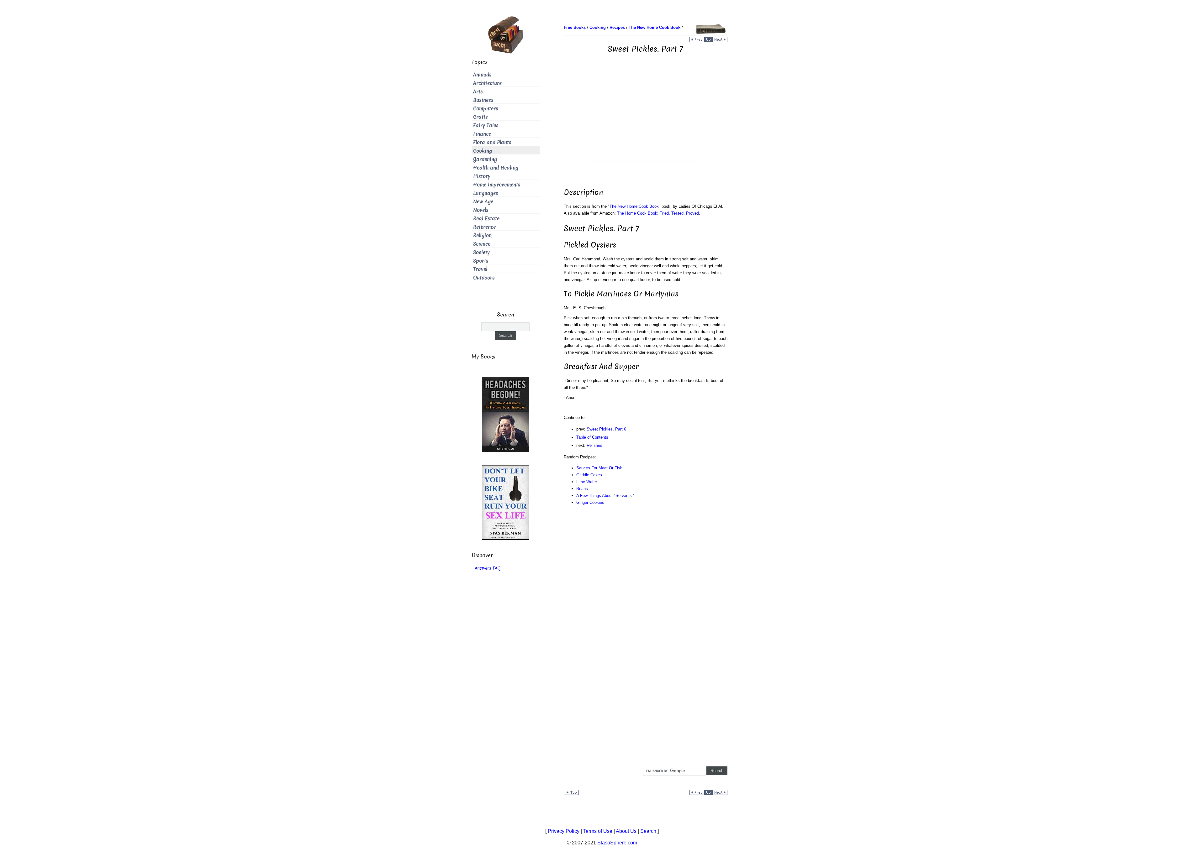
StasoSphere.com (617, 842)
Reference (484, 227)
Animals (482, 74)
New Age (483, 201)
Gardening (485, 159)
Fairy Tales (486, 125)
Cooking (482, 151)
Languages (485, 193)
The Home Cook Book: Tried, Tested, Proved (658, 213)
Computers (485, 108)
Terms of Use (597, 831)
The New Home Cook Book (634, 206)
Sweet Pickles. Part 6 (606, 429)
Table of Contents (592, 437)
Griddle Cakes (589, 474)
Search (648, 831)
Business (483, 100)
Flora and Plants (492, 142)
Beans (582, 488)
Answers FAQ (487, 568)
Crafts (480, 117)
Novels (480, 210)
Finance (482, 134)
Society (481, 252)
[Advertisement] (645, 117)
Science (481, 244)
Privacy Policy (563, 831)
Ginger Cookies (590, 502)
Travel (480, 269)
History (481, 176)
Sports (480, 261)
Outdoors (484, 277)
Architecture (487, 83)
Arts (478, 91)
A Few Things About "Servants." (605, 495)
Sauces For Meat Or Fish (599, 468)
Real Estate (486, 218)
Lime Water (586, 481)
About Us (626, 831)
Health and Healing (495, 167)
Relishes (594, 445)
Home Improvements (496, 184)
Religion (482, 235)
